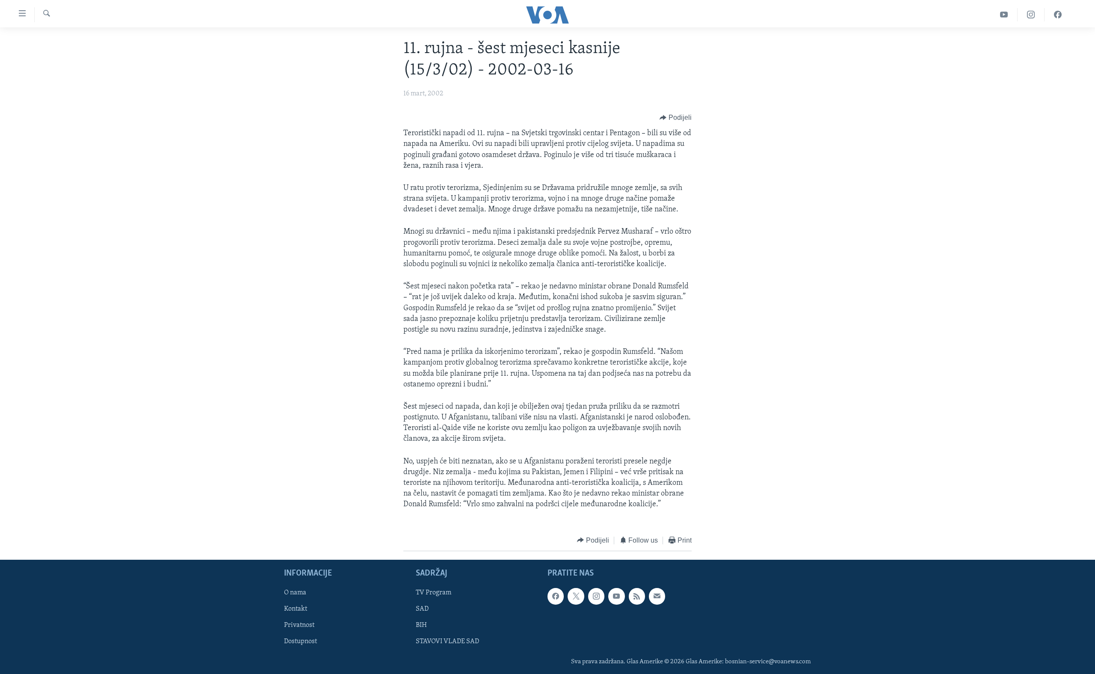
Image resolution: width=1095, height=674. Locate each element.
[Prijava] (657, 596)
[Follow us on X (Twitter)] (576, 596)
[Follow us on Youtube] (616, 596)
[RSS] (637, 596)
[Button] (676, 117)
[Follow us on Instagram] (596, 596)
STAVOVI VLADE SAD (447, 641)
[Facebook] (1058, 14)
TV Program (433, 592)
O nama (295, 592)
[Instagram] (1031, 14)
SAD (422, 609)
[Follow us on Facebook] (556, 596)
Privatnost (299, 625)
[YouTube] (1004, 14)
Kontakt (295, 609)
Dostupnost (300, 641)
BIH (421, 625)
